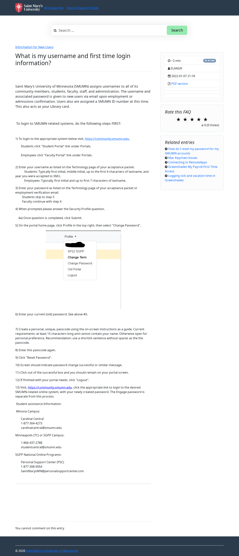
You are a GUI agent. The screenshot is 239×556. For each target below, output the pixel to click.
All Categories (53, 8)
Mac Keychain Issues (182, 158)
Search (177, 30)
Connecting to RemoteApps (187, 162)
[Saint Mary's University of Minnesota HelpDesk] (29, 8)
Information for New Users (34, 47)
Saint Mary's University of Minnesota (52, 551)
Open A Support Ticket (82, 8)
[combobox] (119, 30)
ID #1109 (210, 60)
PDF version (179, 84)
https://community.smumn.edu (107, 139)
